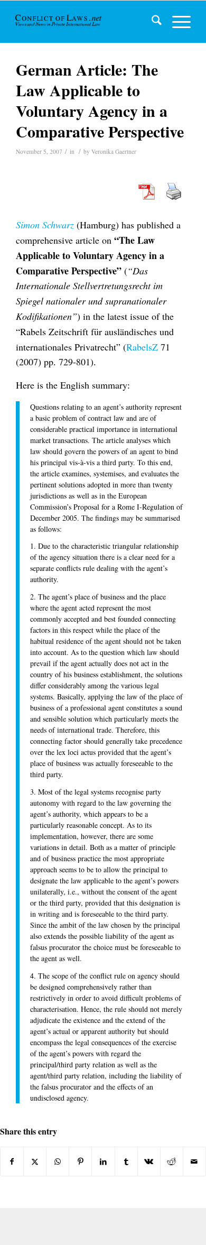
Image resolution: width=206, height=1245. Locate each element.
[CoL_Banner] (59, 22)
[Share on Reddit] (172, 1161)
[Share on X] (35, 1161)
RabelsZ (142, 346)
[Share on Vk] (149, 1161)
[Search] (151, 22)
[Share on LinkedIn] (103, 1161)
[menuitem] (151, 22)
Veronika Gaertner (113, 151)
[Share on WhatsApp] (57, 1161)
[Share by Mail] (194, 1161)
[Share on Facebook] (12, 1161)
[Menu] (176, 22)
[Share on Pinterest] (80, 1161)
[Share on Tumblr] (126, 1161)
